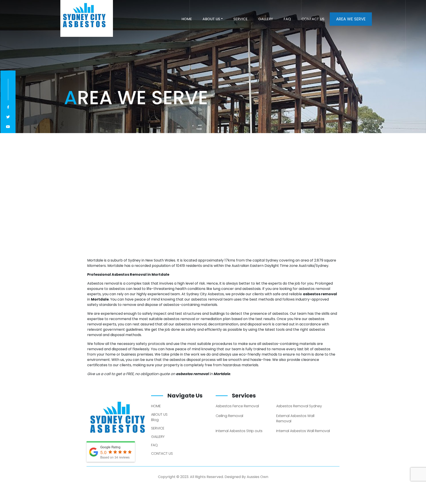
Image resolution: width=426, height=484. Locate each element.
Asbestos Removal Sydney (299, 406)
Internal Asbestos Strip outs (239, 430)
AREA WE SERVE (351, 19)
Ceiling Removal (229, 415)
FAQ (287, 19)
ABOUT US (211, 19)
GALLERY (265, 19)
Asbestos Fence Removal (237, 406)
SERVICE (240, 19)
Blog (155, 419)
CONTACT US (313, 19)
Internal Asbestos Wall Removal (303, 430)
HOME (186, 19)
